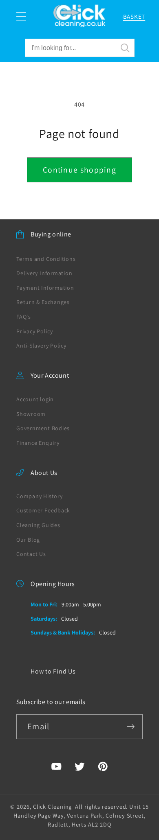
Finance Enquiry (38, 442)
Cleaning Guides (38, 525)
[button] (21, 16)
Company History (39, 496)
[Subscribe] (130, 726)
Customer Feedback (43, 510)
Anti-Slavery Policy (41, 345)
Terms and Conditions (46, 258)
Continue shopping (79, 169)
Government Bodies (43, 428)
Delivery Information (44, 273)
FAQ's (23, 316)
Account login (35, 399)
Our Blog (28, 539)
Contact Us (31, 554)
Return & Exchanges (43, 302)
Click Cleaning (52, 806)
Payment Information (45, 287)
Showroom (31, 414)
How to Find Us (53, 671)
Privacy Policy (34, 331)
